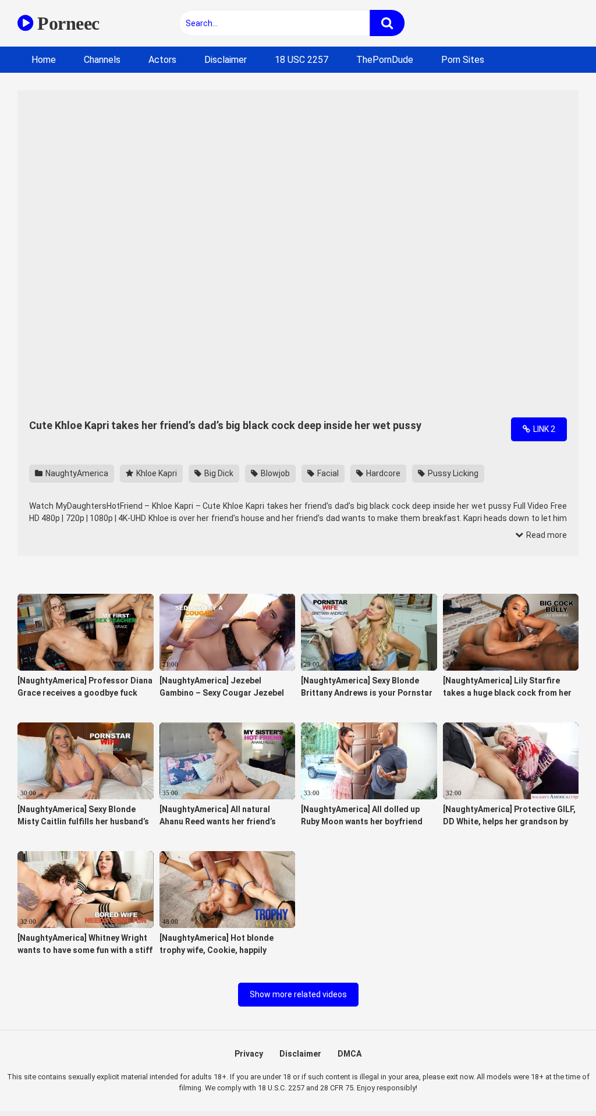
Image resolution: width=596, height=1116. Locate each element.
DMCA (349, 1053)
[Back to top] (557, 1081)
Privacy (249, 1053)
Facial (327, 473)
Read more (545, 535)
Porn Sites (462, 59)
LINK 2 (543, 429)
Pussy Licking (452, 473)
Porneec (66, 23)
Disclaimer (225, 59)
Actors (162, 59)
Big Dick (218, 473)
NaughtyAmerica (76, 473)
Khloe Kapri (155, 473)
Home (43, 59)
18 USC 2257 (301, 59)
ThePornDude (384, 59)
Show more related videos (298, 994)
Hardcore (382, 473)
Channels (102, 59)
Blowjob (274, 473)
